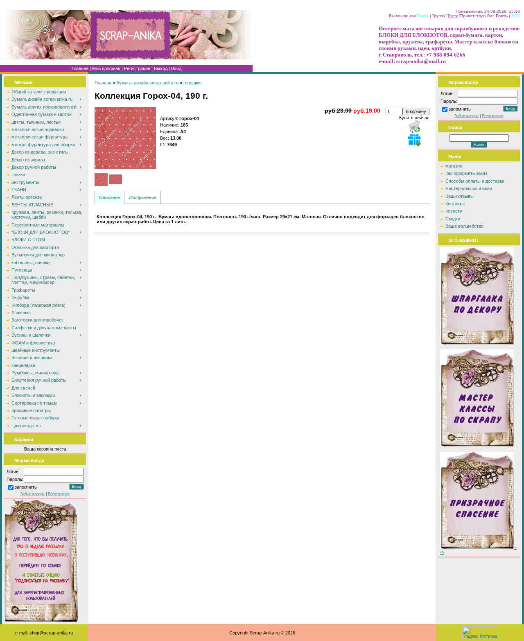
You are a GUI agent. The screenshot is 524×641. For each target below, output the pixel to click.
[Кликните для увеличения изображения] (125, 138)
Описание (109, 197)
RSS (515, 16)
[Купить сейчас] (414, 126)
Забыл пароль (32, 494)
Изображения (142, 197)
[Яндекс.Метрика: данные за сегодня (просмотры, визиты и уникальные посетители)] (480, 632)
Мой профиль (106, 68)
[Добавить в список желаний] (414, 139)
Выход (160, 68)
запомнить (26, 487)
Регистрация (137, 68)
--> (478, 550)
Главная (80, 68)
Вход (176, 68)
